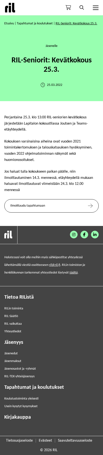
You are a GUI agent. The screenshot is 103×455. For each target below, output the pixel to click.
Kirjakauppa (17, 417)
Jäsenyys (13, 342)
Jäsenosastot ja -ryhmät (20, 369)
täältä (73, 272)
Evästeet (45, 441)
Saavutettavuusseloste (75, 441)
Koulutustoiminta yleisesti (21, 398)
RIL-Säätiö (11, 316)
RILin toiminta (13, 308)
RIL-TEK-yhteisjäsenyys (19, 376)
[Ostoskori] (68, 8)
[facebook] (84, 234)
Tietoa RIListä (19, 297)
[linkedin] (95, 234)
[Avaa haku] (82, 8)
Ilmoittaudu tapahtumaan (27, 206)
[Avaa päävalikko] (95, 8)
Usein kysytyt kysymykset (21, 406)
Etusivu (9, 23)
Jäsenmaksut (12, 361)
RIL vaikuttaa (13, 324)
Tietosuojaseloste (19, 441)
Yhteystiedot (12, 331)
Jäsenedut (11, 353)
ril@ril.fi (54, 265)
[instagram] (74, 234)
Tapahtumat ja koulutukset (35, 23)
